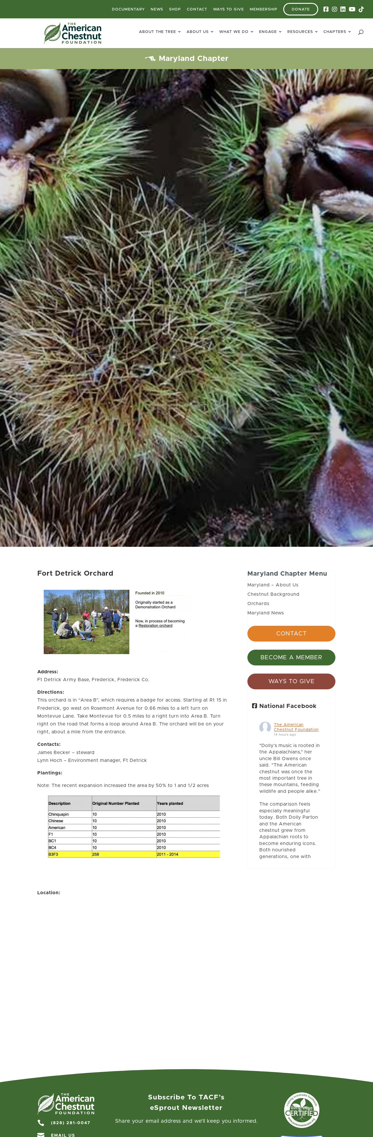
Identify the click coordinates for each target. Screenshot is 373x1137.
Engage (268, 32)
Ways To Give (228, 9)
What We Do (234, 32)
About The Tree (157, 32)
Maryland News (265, 613)
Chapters (334, 32)
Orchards (258, 603)
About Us (197, 32)
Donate (301, 9)
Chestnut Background (273, 594)
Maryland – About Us (273, 585)
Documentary (128, 9)
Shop (175, 9)
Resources (300, 32)
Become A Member (291, 657)
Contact (197, 9)
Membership (263, 9)
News (157, 9)
